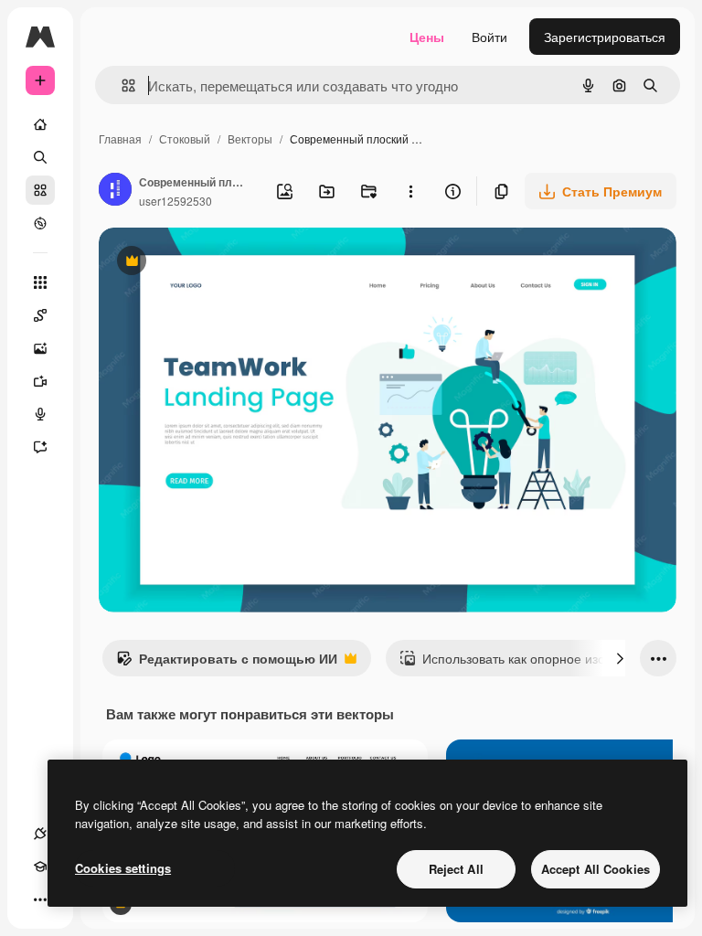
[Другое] (40, 899)
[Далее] (619, 658)
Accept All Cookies (595, 869)
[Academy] (40, 866)
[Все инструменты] (40, 282)
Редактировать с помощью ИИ (226, 662)
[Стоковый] (40, 190)
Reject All (456, 869)
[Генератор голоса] (40, 414)
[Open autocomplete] (121, 85)
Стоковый (184, 138)
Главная (120, 138)
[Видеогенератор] (40, 381)
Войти (489, 36)
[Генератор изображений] (40, 348)
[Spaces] (40, 315)
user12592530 (175, 200)
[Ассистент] (40, 447)
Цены (427, 36)
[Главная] (40, 124)
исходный (221, 262)
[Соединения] (40, 833)
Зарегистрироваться (604, 36)
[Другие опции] (410, 191)
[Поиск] (40, 157)
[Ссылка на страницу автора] (115, 191)
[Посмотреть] (40, 223)
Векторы (250, 138)
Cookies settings (123, 868)
